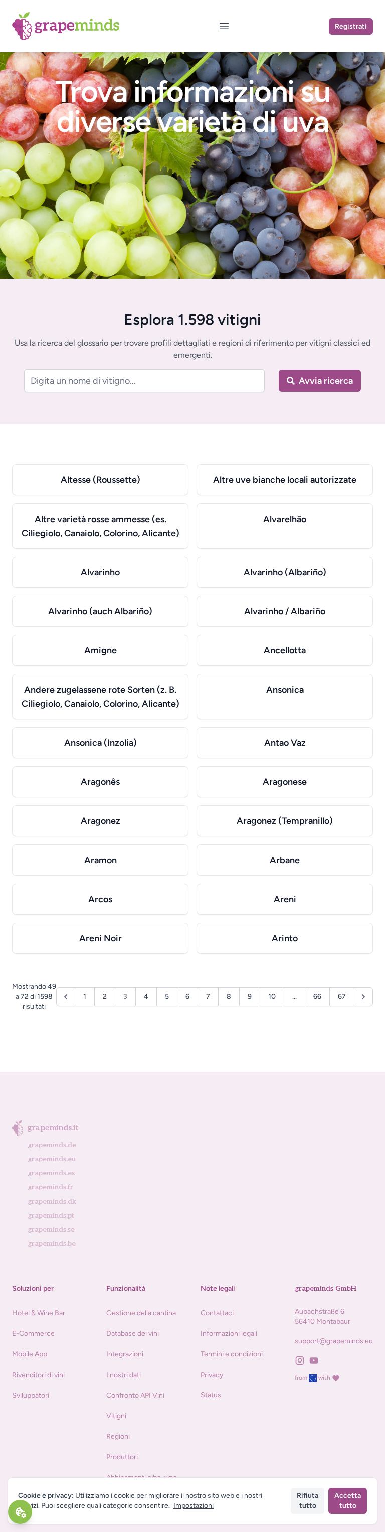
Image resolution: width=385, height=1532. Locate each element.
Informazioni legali (229, 1333)
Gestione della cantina (141, 1313)
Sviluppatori (30, 1395)
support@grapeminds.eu (334, 1341)
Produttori (122, 1457)
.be (52, 1243)
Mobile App (29, 1354)
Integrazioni (124, 1354)
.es (51, 1173)
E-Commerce (33, 1333)
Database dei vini (132, 1333)
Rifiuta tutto (307, 1500)
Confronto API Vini (135, 1395)
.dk (52, 1201)
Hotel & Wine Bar (38, 1313)
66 (317, 996)
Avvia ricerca (326, 380)
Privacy (212, 1375)
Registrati (351, 26)
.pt (51, 1215)
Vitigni (116, 1416)
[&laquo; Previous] (65, 996)
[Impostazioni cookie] (20, 1512)
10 (272, 996)
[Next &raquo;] (363, 996)
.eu (52, 1159)
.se (51, 1229)
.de (52, 1145)
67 (342, 996)
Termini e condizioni (232, 1354)
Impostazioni (193, 1505)
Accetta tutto (347, 1500)
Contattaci (217, 1313)
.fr (50, 1187)
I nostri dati (123, 1375)
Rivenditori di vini (38, 1375)
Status (211, 1395)
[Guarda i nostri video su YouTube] (316, 1360)
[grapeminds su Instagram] (302, 1360)
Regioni (118, 1436)
